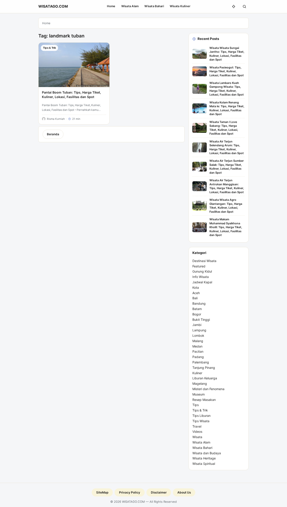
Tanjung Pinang (203, 367)
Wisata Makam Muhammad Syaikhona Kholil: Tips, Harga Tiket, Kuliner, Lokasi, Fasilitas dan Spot (225, 227)
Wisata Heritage (204, 458)
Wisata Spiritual (203, 463)
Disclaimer (159, 492)
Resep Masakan (204, 400)
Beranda (53, 134)
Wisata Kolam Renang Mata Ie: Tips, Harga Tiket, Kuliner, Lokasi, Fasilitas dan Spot (226, 108)
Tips (195, 405)
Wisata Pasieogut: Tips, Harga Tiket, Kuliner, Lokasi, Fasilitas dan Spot (226, 71)
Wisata (197, 437)
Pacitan (197, 351)
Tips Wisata (200, 421)
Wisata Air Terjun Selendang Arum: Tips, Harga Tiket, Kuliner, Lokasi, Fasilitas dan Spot (226, 147)
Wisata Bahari (154, 6)
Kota (195, 287)
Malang (197, 341)
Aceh (196, 293)
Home (111, 6)
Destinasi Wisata (204, 261)
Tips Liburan (201, 415)
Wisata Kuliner (180, 6)
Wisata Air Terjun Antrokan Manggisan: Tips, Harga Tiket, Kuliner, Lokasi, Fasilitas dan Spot (226, 186)
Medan (197, 346)
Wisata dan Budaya (206, 453)
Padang (198, 357)
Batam (197, 309)
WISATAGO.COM (53, 6)
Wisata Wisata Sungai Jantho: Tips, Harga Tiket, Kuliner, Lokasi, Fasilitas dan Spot (226, 53)
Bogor (196, 314)
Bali (195, 298)
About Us (184, 492)
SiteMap (102, 492)
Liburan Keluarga (204, 378)
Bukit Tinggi (201, 319)
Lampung (199, 330)
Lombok (198, 335)
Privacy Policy (129, 492)
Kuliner (197, 373)
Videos (197, 431)
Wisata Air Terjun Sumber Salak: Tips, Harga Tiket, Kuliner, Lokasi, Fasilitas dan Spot (226, 166)
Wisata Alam (130, 6)
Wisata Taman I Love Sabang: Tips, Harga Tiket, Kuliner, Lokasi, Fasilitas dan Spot (223, 127)
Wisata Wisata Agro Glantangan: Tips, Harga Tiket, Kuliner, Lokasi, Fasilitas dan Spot (225, 205)
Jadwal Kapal (202, 282)
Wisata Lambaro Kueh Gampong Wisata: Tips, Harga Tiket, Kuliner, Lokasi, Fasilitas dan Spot (226, 88)
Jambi (196, 325)
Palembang (200, 362)
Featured (198, 266)
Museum (198, 394)
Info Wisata (200, 277)
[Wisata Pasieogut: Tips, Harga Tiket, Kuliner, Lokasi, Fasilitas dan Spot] (199, 71)
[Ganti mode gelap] (233, 6)
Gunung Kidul (202, 271)
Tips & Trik (200, 410)
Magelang (199, 383)
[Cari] (244, 6)
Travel (196, 426)
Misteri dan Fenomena (208, 389)
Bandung (199, 303)
